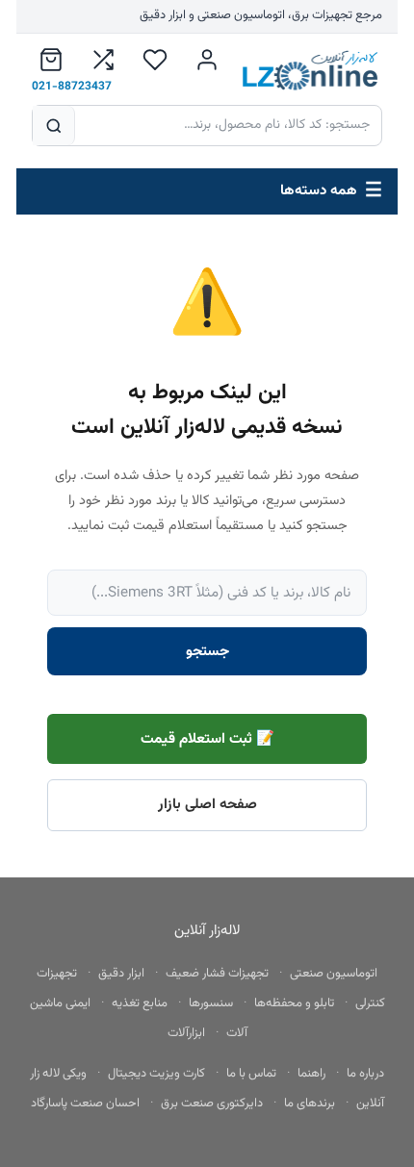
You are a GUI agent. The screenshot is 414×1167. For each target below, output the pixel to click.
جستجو (207, 651)
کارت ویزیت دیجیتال (156, 1073)
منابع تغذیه (140, 1003)
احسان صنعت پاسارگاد (85, 1103)
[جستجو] (54, 125)
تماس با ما (251, 1073)
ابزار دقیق (121, 973)
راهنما (311, 1073)
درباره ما (365, 1073)
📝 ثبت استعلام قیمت (207, 738)
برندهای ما (309, 1103)
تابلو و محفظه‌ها (294, 1003)
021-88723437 (72, 86)
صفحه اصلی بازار (207, 804)
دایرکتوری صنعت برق (212, 1103)
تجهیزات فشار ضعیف (217, 973)
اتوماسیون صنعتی (333, 973)
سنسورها (211, 1003)
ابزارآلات (186, 1033)
